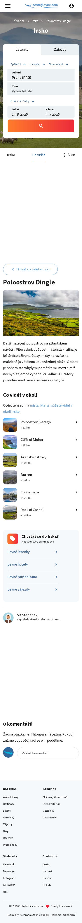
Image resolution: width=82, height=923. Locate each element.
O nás (46, 864)
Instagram (9, 878)
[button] (19, 64)
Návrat (49, 109)
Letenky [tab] (22, 49)
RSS (5, 892)
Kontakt (47, 871)
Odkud (16, 73)
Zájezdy (7, 824)
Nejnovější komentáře (55, 797)
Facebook (8, 864)
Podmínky (13, 915)
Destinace (8, 804)
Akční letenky (10, 797)
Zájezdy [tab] (60, 49)
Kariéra (47, 878)
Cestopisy (48, 811)
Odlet (15, 109)
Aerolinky (8, 817)
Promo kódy (10, 845)
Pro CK (47, 885)
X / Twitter (9, 885)
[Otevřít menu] (9, 6)
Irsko (11, 155)
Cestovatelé (49, 817)
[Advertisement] (41, 217)
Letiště (6, 811)
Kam (15, 86)
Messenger (9, 871)
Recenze (8, 838)
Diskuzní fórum (52, 804)
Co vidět (38, 155)
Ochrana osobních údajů (34, 915)
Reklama (56, 915)
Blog (5, 831)
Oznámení (69, 915)
